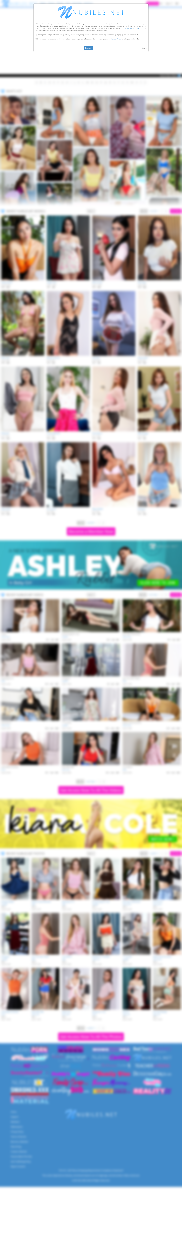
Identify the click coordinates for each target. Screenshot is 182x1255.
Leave (144, 48)
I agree (88, 48)
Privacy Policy (116, 39)
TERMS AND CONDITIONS (134, 28)
